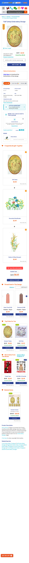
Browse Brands (16, 16)
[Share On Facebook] (21, 130)
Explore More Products (21, 355)
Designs (8, 16)
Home (3, 16)
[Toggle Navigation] (3, 8)
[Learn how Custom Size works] (23, 119)
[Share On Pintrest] (23, 130)
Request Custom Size (8, 57)
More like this (23, 183)
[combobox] (15, 12)
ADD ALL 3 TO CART (14, 280)
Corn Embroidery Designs (9, 443)
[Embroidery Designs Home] (8, 8)
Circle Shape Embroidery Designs (16, 448)
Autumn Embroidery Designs (9, 449)
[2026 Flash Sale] (14, 3)
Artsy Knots (5, 427)
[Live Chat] (15, 8)
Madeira (12, 287)
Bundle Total (14, 271)
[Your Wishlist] (22, 8)
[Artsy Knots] (6, 138)
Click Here (6, 74)
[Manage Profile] (19, 8)
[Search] (25, 12)
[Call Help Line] (11, 8)
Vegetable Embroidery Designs (15, 445)
